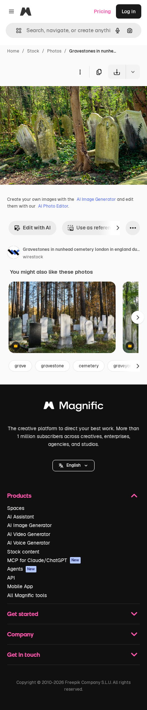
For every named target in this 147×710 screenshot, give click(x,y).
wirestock (33, 257)
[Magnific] (73, 407)
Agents (21, 569)
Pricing (102, 11)
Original (46, 95)
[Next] (117, 228)
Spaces (15, 508)
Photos (54, 51)
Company (20, 634)
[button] (73, 465)
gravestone (52, 366)
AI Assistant (20, 516)
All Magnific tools (27, 595)
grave (20, 366)
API (11, 578)
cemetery (88, 366)
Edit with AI (37, 227)
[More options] (80, 72)
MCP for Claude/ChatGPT (43, 560)
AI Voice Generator (28, 543)
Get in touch (23, 654)
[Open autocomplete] (16, 30)
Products (19, 495)
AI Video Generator (28, 534)
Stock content (23, 551)
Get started (22, 613)
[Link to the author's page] (13, 253)
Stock (33, 51)
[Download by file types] (133, 72)
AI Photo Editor (53, 206)
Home (13, 51)
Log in (129, 11)
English (73, 465)
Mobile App (20, 586)
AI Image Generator (96, 199)
